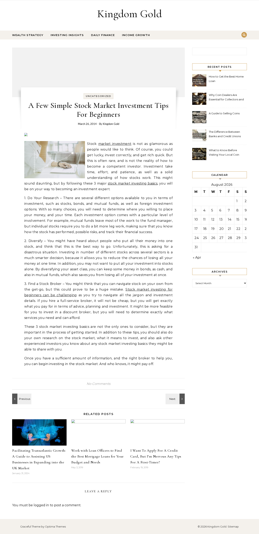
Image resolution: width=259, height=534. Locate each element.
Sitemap (233, 526)
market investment (114, 144)
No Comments (98, 384)
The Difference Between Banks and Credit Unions (225, 134)
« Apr (197, 257)
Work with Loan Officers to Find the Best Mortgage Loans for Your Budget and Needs (97, 456)
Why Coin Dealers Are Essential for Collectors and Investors (226, 97)
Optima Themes (55, 526)
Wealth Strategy (27, 35)
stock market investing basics (132, 183)
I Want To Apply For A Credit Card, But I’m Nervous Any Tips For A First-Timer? (155, 456)
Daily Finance (103, 35)
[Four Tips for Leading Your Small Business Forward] (176, 399)
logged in (41, 505)
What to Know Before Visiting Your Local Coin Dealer (224, 153)
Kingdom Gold (129, 13)
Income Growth (136, 35)
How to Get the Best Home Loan (226, 79)
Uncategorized (98, 96)
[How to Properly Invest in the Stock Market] (21, 399)
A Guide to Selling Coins (224, 113)
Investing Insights (67, 35)
